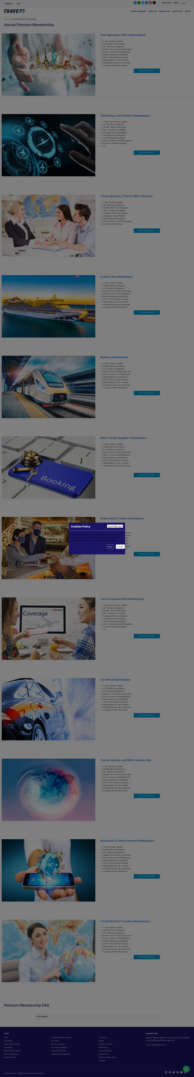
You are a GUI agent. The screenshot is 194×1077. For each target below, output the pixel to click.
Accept (120, 547)
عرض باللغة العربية (115, 526)
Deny (110, 547)
